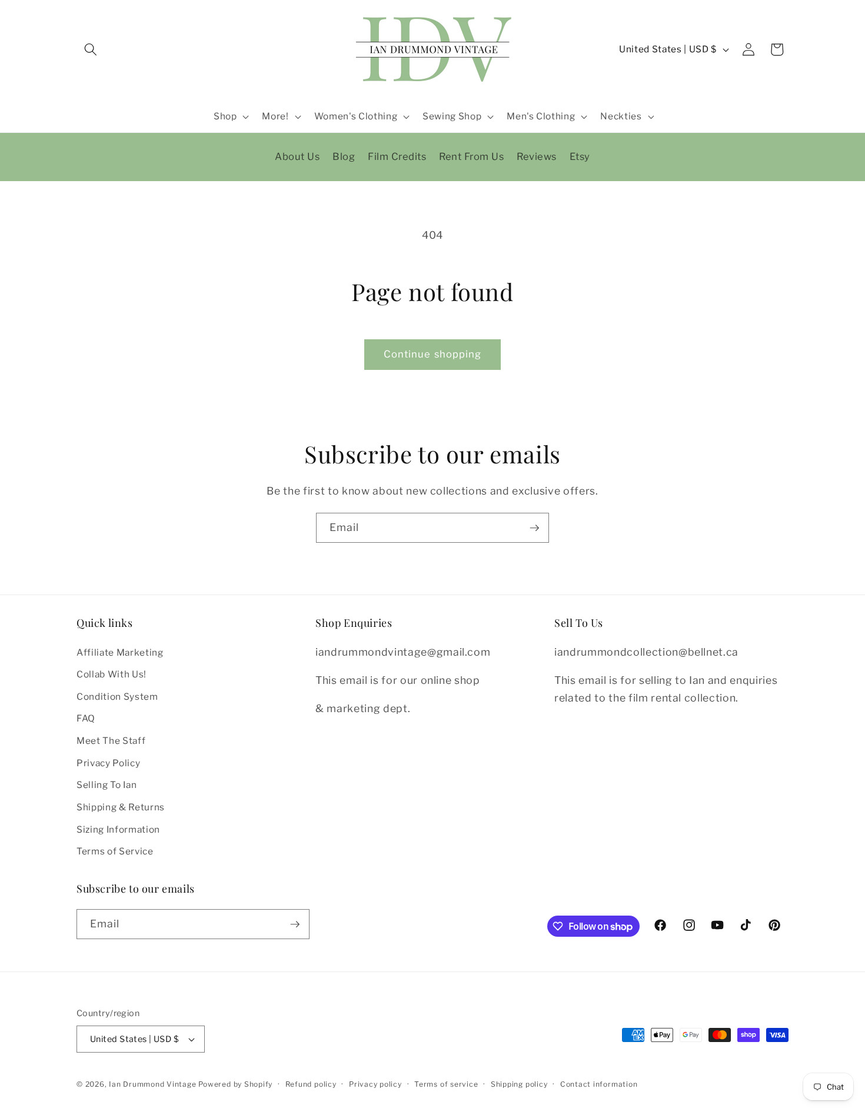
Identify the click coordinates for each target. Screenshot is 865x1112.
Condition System (117, 696)
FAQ (85, 718)
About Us (297, 156)
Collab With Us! (111, 674)
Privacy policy (375, 1084)
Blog (343, 156)
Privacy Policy (108, 763)
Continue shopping (433, 354)
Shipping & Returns (120, 807)
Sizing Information (118, 829)
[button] (90, 49)
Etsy (580, 156)
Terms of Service (115, 851)
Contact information (599, 1084)
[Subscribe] (534, 528)
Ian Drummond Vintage (152, 1084)
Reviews (537, 156)
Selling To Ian (106, 785)
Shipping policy (519, 1084)
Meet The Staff (110, 740)
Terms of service (446, 1084)
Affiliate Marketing (120, 652)
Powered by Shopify (235, 1084)
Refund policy (311, 1084)
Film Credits (397, 156)
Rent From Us (471, 156)
